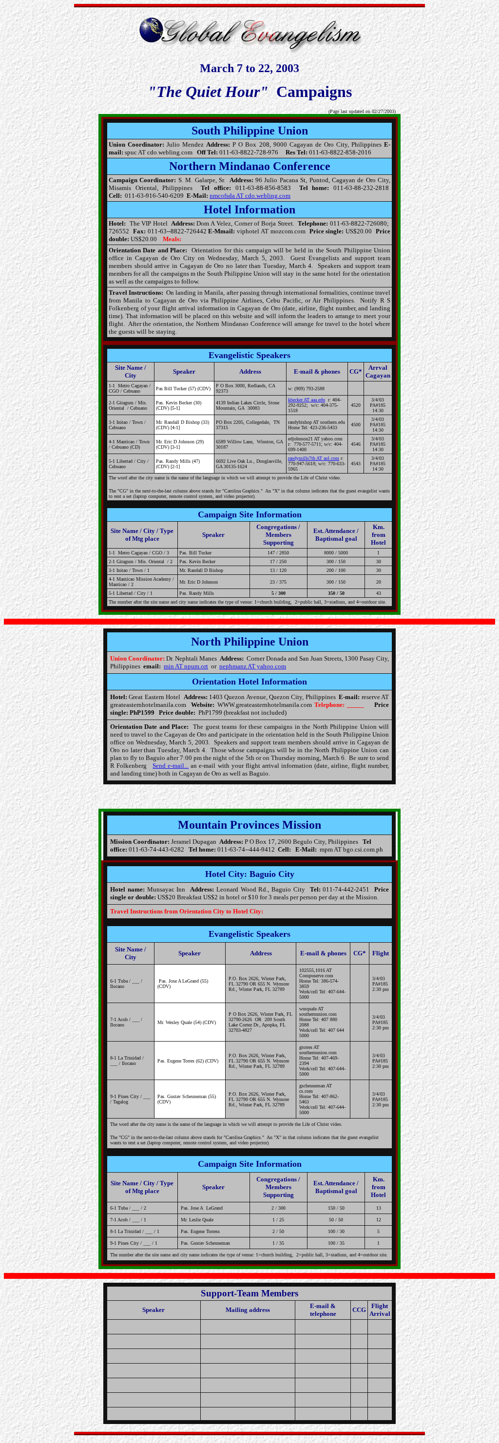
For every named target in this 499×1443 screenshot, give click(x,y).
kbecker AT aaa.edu (306, 399)
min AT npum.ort (186, 666)
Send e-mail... (171, 765)
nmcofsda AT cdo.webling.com (250, 195)
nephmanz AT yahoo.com (252, 666)
